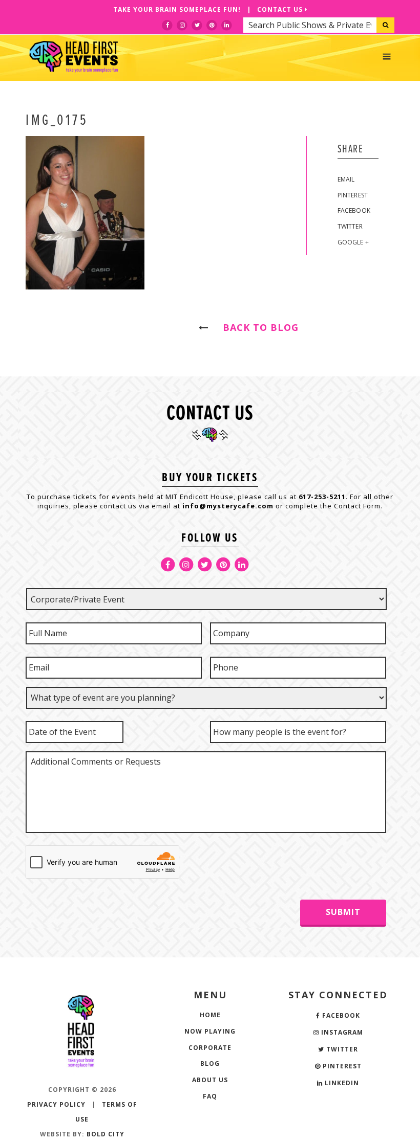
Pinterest (353, 195)
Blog (210, 1063)
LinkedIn (341, 1083)
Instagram (341, 1032)
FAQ (210, 1096)
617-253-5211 (322, 496)
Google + (353, 242)
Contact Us (281, 9)
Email (346, 179)
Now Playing (210, 1031)
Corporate (210, 1047)
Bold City (105, 1134)
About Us (210, 1080)
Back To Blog (256, 327)
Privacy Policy (56, 1104)
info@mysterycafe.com (228, 505)
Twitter (350, 226)
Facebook (354, 210)
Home (210, 1015)
